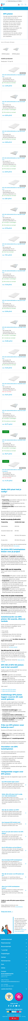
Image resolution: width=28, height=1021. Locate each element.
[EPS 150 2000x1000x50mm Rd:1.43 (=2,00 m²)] (14, 96)
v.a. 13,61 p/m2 (7, 394)
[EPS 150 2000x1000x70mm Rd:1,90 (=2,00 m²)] (14, 209)
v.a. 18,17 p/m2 (7, 454)
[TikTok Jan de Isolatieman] (13, 1006)
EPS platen (12, 42)
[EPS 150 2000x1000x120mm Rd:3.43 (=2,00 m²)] (14, 405)
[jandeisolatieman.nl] (3, 4)
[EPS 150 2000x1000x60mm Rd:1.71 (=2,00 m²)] (14, 152)
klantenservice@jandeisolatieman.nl (10, 981)
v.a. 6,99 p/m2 (7, 115)
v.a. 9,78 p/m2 (7, 228)
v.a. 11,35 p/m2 (7, 368)
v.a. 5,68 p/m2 (7, 142)
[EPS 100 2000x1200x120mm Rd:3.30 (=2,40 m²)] (14, 378)
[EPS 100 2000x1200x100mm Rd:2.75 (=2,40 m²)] (14, 351)
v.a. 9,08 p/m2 (7, 311)
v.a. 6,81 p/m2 (7, 198)
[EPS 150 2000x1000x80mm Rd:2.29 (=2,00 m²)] (14, 265)
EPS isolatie (6, 42)
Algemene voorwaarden (8, 1016)
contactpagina (19, 906)
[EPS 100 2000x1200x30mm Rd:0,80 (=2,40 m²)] (14, 69)
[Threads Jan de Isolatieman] (19, 1006)
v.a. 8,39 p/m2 (7, 172)
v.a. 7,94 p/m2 (7, 255)
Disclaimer (18, 1016)
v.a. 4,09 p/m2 (7, 86)
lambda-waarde (13, 647)
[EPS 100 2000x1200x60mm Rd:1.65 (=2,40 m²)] (14, 182)
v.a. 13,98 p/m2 (7, 341)
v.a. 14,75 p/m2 (7, 480)
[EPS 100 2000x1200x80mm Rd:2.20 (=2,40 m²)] (14, 295)
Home (2, 42)
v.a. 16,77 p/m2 (7, 424)
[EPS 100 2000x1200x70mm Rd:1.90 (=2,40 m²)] (14, 238)
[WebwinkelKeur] (19, 997)
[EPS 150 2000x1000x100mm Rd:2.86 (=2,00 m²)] (14, 322)
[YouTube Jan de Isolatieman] (16, 1006)
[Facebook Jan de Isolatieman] (8, 1006)
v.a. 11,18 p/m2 (7, 284)
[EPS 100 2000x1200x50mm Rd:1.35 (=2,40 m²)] (14, 126)
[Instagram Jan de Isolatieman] (11, 1006)
